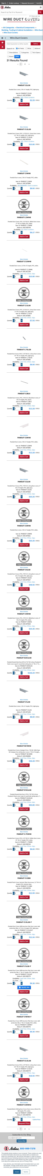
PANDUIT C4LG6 (24, 570)
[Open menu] (40, 7)
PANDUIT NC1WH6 (24, 746)
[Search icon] (40, 12)
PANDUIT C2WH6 (24, 438)
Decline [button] (26, 1172)
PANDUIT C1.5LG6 (24, 129)
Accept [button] (17, 1172)
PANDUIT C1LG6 (24, 702)
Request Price (24, 1123)
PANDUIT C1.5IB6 (24, 878)
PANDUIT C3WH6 (24, 526)
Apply (17, 56)
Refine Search (35, 44)
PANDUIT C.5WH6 (24, 217)
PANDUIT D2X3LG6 (24, 658)
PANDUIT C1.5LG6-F (24, 922)
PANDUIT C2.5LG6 (24, 1061)
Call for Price (36, 1119)
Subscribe (21, 1141)
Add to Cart (24, 104)
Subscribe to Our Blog (21, 1135)
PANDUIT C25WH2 (24, 1105)
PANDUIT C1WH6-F (24, 1017)
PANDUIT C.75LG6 (24, 350)
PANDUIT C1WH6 (24, 173)
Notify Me (25, 987)
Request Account (28, 3)
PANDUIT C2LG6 (24, 85)
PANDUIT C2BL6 (24, 394)
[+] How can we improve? (34, 17)
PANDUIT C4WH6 (24, 614)
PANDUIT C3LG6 (24, 482)
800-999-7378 (27, 1148)
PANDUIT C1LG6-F (24, 966)
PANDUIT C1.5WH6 (24, 261)
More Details (24, 83)
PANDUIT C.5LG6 (24, 305)
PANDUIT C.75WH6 (24, 834)
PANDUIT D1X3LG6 (24, 790)
